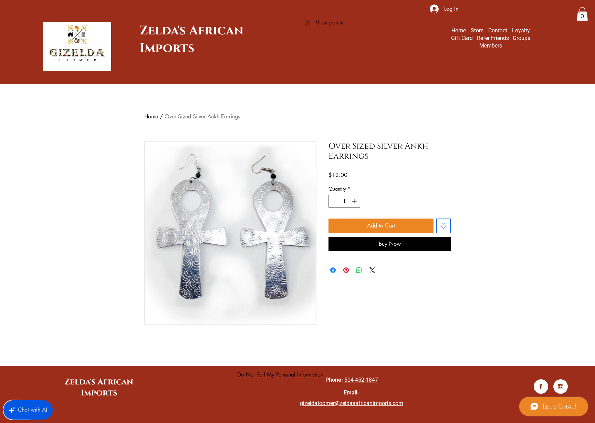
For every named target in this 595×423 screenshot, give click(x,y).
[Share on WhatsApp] (359, 270)
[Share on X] (372, 270)
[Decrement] (334, 201)
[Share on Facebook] (333, 270)
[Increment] (355, 201)
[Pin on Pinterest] (346, 270)
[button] (582, 14)
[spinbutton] (344, 201)
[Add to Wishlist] (443, 226)
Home (151, 116)
